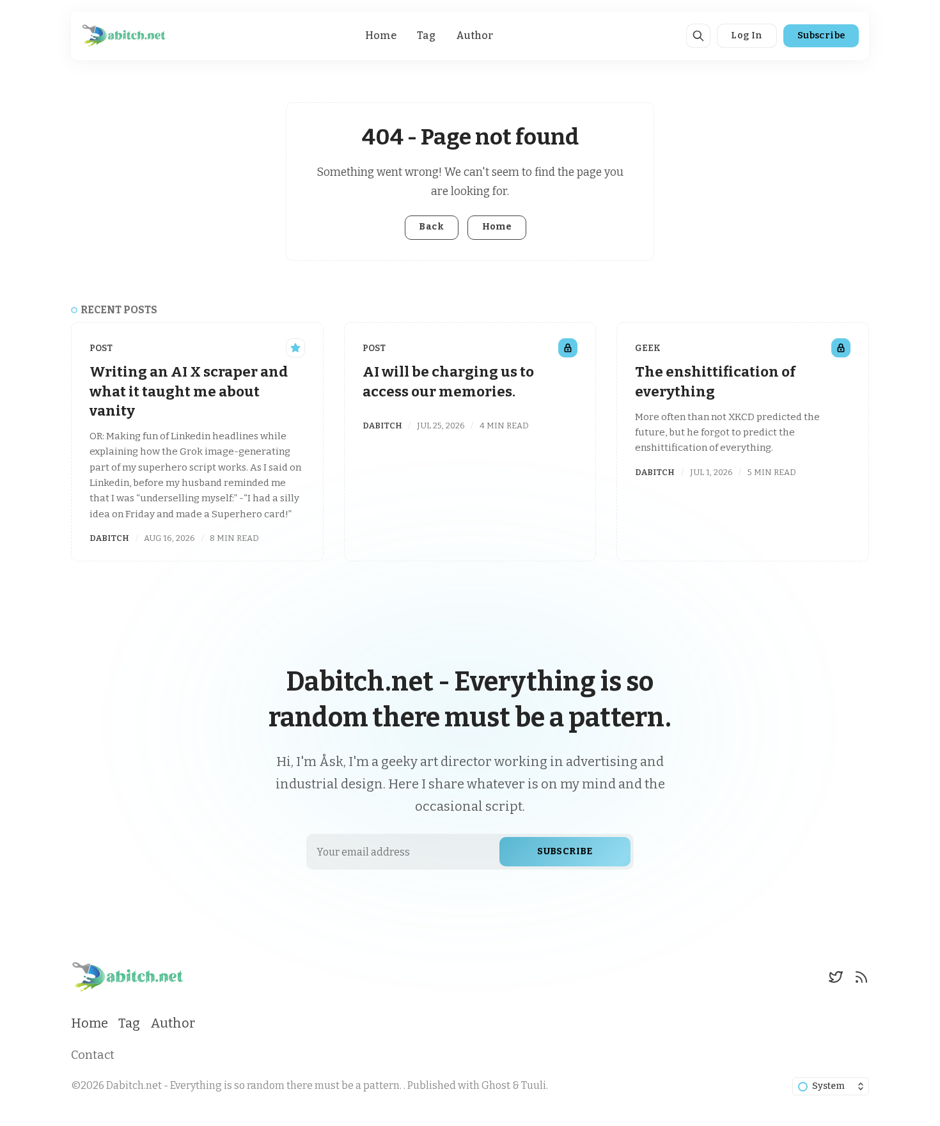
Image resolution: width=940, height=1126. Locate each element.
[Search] (698, 35)
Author (474, 35)
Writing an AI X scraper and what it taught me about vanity (189, 391)
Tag (426, 35)
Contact (92, 1055)
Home (380, 35)
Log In (746, 35)
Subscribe (821, 35)
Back (431, 226)
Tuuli (533, 1085)
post (101, 348)
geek (648, 348)
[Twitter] (835, 977)
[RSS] (861, 977)
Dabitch (109, 538)
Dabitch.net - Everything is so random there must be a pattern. (254, 1085)
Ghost (496, 1085)
